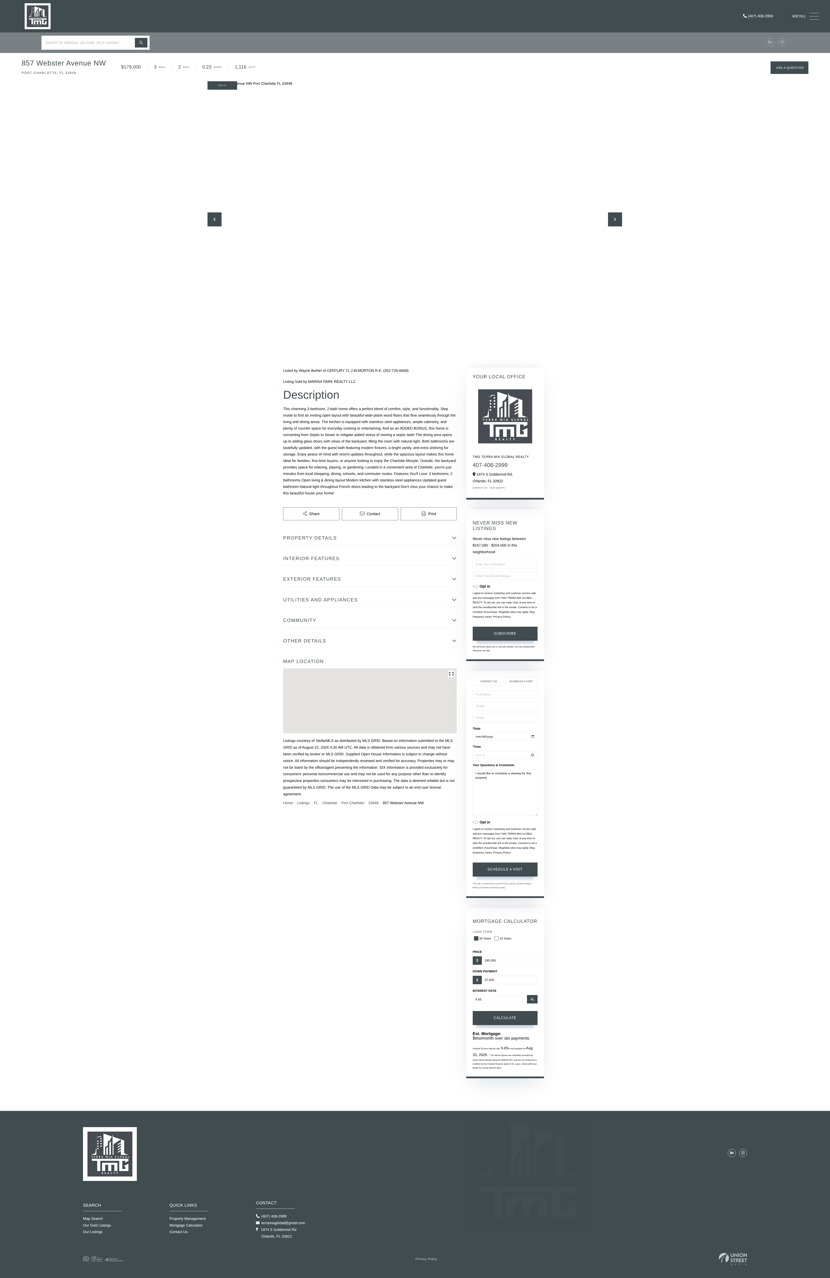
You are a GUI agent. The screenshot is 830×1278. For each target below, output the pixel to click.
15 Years (505, 938)
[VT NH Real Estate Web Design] (733, 1259)
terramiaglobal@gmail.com (283, 1223)
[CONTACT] (789, 67)
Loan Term (482, 931)
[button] (141, 43)
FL (316, 803)
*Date (476, 728)
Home (288, 803)
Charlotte (329, 803)
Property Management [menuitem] (187, 1219)
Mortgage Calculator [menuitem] (186, 1225)
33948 (373, 803)
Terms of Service (491, 888)
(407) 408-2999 (760, 16)
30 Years (485, 938)
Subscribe (505, 633)
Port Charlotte (353, 803)
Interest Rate (484, 990)
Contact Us (480, 488)
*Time (477, 746)
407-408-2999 (490, 465)
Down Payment (485, 971)
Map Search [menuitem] (93, 1219)
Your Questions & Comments (493, 765)
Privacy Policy (502, 616)
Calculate (505, 1018)
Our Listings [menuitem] (93, 1232)
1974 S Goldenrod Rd (278, 1233)
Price (477, 952)
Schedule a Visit (521, 681)
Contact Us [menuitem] (178, 1232)
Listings (303, 803)
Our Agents (497, 488)
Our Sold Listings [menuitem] (97, 1225)
